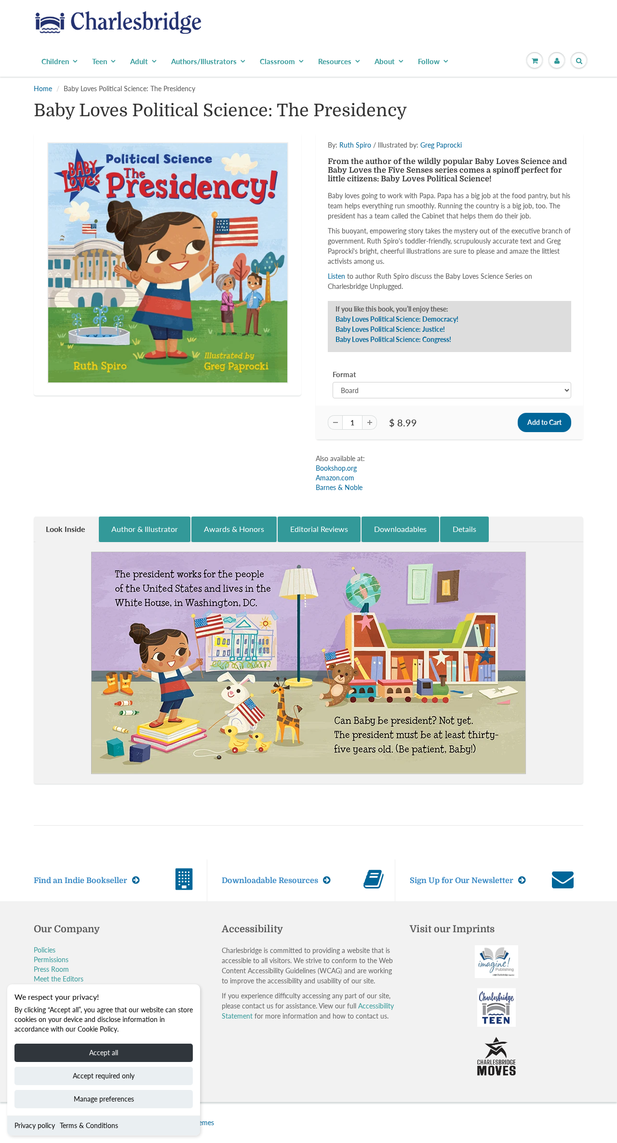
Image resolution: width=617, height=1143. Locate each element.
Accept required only (103, 1076)
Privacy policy (34, 1125)
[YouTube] (451, 217)
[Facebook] (380, 217)
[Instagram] (427, 217)
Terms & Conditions (89, 1125)
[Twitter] (356, 217)
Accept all (103, 1052)
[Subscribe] (444, 186)
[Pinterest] (404, 217)
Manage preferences (104, 1099)
